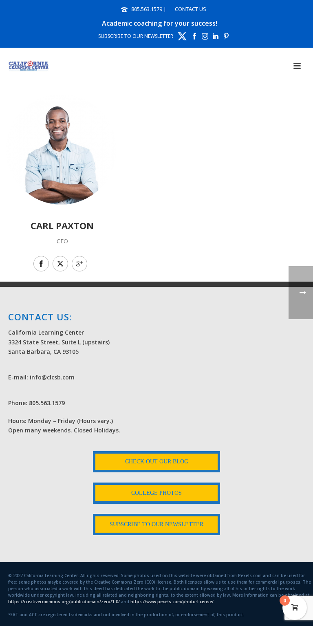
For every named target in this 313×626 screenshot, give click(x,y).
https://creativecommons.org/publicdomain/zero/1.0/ (64, 601)
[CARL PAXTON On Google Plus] (79, 263)
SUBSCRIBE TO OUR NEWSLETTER (135, 36)
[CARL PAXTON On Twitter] (60, 263)
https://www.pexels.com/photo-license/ (172, 601)
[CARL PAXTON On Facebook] (41, 263)
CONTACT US (190, 9)
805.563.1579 (146, 9)
